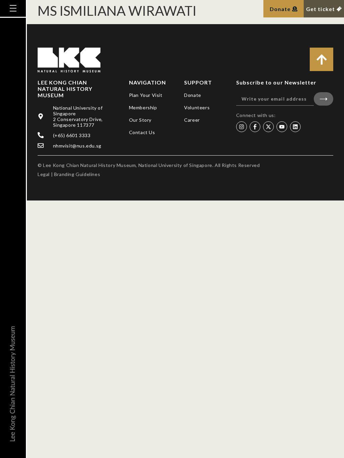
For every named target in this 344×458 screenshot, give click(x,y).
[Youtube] (281, 126)
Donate (192, 95)
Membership (143, 107)
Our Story (140, 120)
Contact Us (142, 132)
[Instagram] (241, 126)
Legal (44, 174)
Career (192, 120)
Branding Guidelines (77, 174)
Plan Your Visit (146, 95)
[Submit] (323, 99)
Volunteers (197, 107)
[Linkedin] (295, 126)
